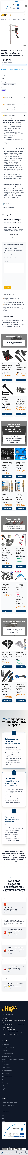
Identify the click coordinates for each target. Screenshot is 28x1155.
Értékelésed (7, 262)
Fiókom (3, 1121)
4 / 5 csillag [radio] (13, 257)
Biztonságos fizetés (7, 316)
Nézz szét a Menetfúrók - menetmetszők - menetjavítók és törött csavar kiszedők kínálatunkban (14, 439)
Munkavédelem (5, 1080)
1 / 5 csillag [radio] (5, 257)
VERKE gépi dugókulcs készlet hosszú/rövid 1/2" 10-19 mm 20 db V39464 (16, 949)
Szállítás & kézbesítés (8, 295)
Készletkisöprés (6, 1044)
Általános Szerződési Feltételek (9, 1102)
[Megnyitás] (13, 6)
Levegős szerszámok (7, 1070)
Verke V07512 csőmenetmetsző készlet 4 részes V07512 (16, 967)
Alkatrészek (4, 1050)
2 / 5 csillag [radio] (7, 257)
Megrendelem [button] (7, 380)
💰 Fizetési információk (9, 115)
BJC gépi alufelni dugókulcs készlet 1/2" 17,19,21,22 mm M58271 (15, 931)
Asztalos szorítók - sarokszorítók (8, 84)
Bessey (3, 90)
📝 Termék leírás (7, 97)
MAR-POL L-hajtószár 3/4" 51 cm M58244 (15, 984)
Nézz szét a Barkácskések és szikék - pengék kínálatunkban (14, 631)
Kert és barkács (5, 1064)
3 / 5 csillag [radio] (10, 257)
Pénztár (4, 1118)
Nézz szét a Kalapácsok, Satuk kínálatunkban (14, 343)
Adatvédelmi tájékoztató (8, 1105)
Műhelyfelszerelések (7, 1076)
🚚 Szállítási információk (9, 105)
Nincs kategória (6, 1083)
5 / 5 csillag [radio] (15, 257)
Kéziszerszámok (6, 1067)
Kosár (3, 1115)
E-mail (6, 281)
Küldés (7, 287)
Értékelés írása (14, 234)
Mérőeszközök (5, 1073)
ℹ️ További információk (9, 204)
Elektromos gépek (6, 1056)
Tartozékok (4, 1092)
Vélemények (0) (6, 215)
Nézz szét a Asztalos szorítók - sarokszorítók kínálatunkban (14, 527)
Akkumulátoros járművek (8, 1047)
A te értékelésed (8, 255)
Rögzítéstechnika (6, 1089)
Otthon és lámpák (6, 1086)
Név (5, 275)
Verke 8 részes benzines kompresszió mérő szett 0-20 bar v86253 (13, 908)
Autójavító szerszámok (7, 1053)
